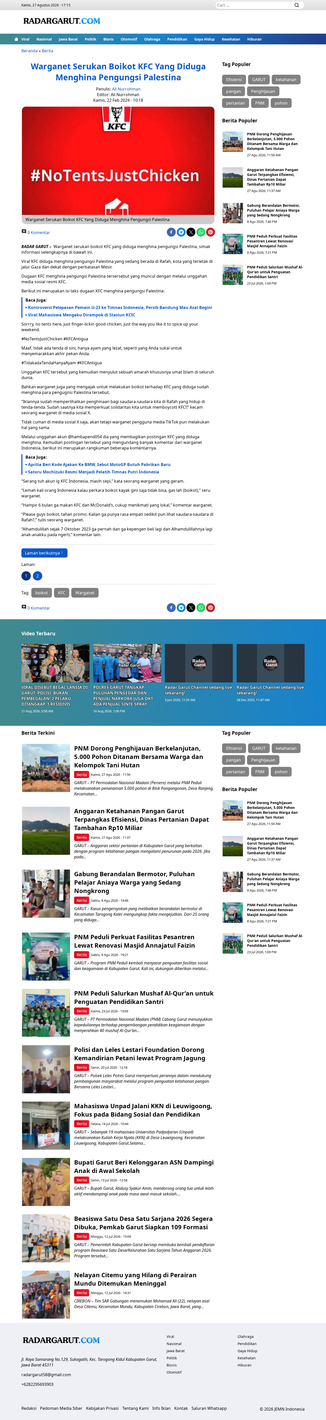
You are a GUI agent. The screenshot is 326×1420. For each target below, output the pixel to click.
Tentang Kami (135, 1408)
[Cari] (296, 5)
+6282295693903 (37, 1384)
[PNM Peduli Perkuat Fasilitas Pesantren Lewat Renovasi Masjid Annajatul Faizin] (233, 244)
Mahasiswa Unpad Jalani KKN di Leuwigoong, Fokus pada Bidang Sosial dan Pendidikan (143, 1110)
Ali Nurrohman (126, 89)
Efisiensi (234, 79)
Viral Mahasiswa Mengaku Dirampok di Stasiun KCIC (81, 315)
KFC (61, 593)
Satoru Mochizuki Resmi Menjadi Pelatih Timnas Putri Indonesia (93, 472)
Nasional (44, 39)
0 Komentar (38, 232)
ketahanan (286, 79)
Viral (25, 39)
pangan (233, 91)
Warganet (84, 593)
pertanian (235, 103)
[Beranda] (16, 39)
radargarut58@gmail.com (46, 1374)
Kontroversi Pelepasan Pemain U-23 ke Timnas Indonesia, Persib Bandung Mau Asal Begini (120, 307)
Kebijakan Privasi (102, 1408)
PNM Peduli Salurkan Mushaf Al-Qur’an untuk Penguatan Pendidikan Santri (275, 272)
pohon (281, 103)
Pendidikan (177, 39)
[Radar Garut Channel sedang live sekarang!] (199, 663)
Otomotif (129, 39)
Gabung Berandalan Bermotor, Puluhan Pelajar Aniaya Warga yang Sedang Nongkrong (273, 210)
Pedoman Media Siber (61, 1408)
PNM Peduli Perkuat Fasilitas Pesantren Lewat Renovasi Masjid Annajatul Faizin (272, 241)
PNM (260, 103)
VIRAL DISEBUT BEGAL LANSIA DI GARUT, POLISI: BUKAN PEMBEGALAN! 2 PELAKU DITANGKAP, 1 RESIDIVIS (54, 696)
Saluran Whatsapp (209, 1408)
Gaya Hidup (204, 39)
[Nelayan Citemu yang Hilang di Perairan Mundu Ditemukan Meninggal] (46, 1295)
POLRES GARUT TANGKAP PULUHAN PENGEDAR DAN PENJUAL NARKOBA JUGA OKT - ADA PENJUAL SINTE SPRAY (124, 696)
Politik (90, 39)
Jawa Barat (68, 39)
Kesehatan (231, 39)
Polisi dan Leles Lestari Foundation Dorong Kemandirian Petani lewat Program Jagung (139, 1053)
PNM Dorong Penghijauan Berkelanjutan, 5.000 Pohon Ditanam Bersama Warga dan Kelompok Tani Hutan (272, 141)
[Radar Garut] (62, 22)
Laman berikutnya (42, 553)
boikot (41, 593)
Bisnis (108, 39)
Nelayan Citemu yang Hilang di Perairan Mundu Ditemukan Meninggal (135, 1279)
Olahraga (152, 39)
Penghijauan (263, 91)
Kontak (181, 1408)
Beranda (29, 51)
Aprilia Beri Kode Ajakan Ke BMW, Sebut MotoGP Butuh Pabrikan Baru (99, 464)
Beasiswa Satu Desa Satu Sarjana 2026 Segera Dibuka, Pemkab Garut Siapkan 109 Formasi (143, 1222)
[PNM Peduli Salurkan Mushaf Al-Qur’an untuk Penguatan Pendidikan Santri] (233, 275)
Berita (47, 51)
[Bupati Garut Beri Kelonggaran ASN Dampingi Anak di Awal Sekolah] (46, 1182)
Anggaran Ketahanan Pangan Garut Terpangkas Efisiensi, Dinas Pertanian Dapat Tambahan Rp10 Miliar (272, 177)
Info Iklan (161, 1408)
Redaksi (28, 1408)
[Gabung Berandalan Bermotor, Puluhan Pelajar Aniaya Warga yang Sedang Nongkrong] (233, 213)
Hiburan (254, 39)
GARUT (259, 79)
